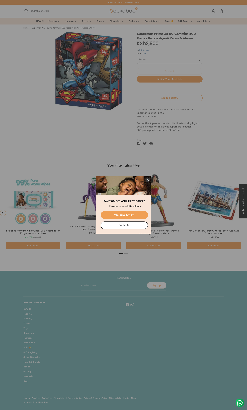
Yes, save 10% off (124, 215)
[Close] (147, 179)
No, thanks (124, 225)
